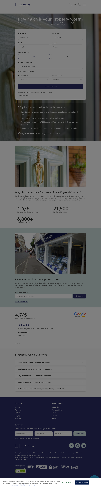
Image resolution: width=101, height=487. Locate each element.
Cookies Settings (67, 482)
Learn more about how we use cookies (23, 485)
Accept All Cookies (82, 482)
